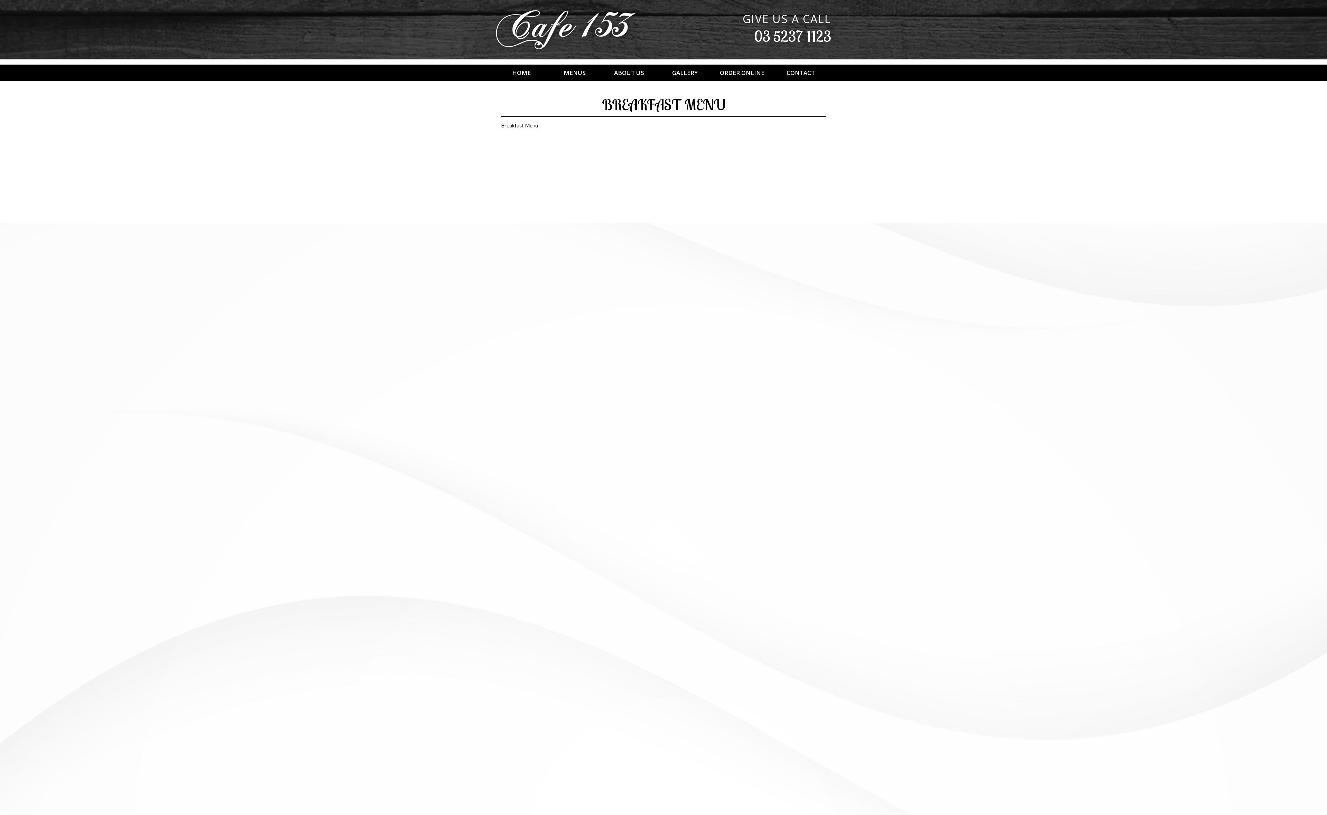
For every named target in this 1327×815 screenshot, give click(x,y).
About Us (629, 73)
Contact (801, 73)
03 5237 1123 (792, 36)
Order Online (742, 73)
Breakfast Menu (519, 125)
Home (521, 73)
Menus (575, 73)
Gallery (685, 73)
